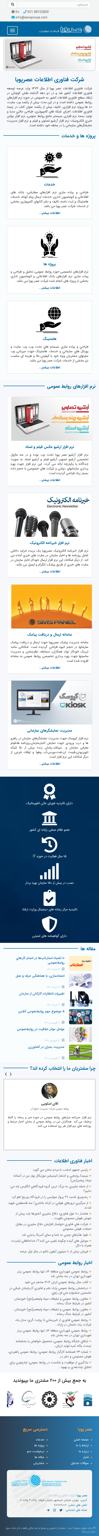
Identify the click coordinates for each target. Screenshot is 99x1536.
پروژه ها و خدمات (78, 135)
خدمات (49, 184)
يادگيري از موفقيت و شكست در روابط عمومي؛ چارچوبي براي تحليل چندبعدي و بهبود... (50, 1365)
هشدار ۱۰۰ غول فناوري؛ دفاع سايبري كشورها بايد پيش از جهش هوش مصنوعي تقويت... (53, 1216)
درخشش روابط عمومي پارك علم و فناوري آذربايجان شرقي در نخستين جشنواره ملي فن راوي (50, 1290)
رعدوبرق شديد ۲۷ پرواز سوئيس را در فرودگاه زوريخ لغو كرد (50, 1196)
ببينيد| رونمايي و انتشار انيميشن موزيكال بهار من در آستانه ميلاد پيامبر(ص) (52, 1178)
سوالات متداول (80, 1463)
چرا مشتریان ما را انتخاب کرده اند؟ (63, 1068)
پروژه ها (50, 264)
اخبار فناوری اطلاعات (73, 1160)
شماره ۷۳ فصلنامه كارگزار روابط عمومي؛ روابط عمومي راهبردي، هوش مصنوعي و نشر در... (49, 1354)
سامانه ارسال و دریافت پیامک (49, 634)
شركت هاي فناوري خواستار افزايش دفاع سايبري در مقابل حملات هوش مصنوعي (53, 1226)
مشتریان (38, 1463)
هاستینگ (49, 339)
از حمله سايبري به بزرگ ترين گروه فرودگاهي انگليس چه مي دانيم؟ (50, 1188)
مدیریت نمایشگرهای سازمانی (49, 730)
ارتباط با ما (82, 1445)
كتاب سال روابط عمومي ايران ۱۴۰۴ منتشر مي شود (56, 1282)
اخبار (86, 1457)
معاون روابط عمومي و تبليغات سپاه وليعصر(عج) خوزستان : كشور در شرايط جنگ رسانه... (52, 1301)
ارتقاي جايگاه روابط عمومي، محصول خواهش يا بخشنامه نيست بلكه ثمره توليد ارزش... (53, 1343)
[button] (5, 54)
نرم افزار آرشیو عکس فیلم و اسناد (49, 447)
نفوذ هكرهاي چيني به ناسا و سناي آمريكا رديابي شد (55, 1234)
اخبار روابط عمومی (75, 1262)
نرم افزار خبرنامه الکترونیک (50, 543)
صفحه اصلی (81, 1440)
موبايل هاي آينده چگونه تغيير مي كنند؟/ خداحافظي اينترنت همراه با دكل (51, 1243)
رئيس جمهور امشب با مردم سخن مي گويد (60, 1169)
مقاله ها (88, 948)
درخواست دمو (35, 1451)
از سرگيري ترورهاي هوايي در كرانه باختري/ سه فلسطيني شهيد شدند (49, 1205)
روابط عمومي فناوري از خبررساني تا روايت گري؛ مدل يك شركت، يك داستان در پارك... (53, 1322)
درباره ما (84, 1451)
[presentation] (10, 1074)
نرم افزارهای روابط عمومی (71, 386)
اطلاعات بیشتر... (49, 213)
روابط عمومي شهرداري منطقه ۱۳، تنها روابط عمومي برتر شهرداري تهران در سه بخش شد (54, 1274)
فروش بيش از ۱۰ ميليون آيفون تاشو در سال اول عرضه (54, 1251)
